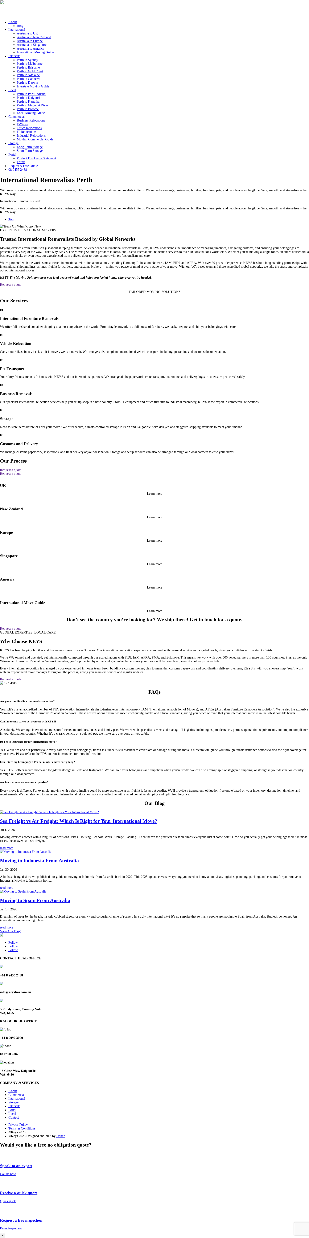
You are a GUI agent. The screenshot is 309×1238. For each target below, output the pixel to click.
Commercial (16, 116)
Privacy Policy (18, 1124)
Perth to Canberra (28, 79)
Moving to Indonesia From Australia (39, 860)
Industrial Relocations (31, 135)
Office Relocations (29, 128)
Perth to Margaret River (32, 105)
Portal (12, 154)
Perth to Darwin (27, 82)
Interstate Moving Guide (33, 86)
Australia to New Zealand (34, 37)
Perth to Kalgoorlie (29, 97)
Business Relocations (31, 120)
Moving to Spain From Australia (35, 900)
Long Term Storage (30, 147)
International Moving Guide (35, 52)
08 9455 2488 (17, 169)
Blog (20, 26)
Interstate (14, 56)
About (12, 22)
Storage (13, 143)
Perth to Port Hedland (31, 94)
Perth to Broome (28, 109)
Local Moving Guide (31, 113)
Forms (21, 162)
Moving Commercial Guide (35, 139)
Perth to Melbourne (29, 63)
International (16, 29)
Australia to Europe (30, 41)
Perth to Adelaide (28, 75)
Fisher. (60, 1136)
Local (12, 90)
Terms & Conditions (21, 1128)
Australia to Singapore (31, 44)
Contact (13, 1117)
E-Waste (22, 124)
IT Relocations (26, 132)
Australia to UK (27, 33)
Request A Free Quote (23, 166)
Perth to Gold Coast (30, 71)
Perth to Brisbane (28, 67)
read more (6, 848)
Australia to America (30, 48)
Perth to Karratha (28, 101)
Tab (10, 219)
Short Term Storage (30, 150)
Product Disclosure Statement (36, 158)
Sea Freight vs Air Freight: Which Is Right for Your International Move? (78, 821)
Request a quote (10, 284)
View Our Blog (10, 931)
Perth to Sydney (27, 60)
